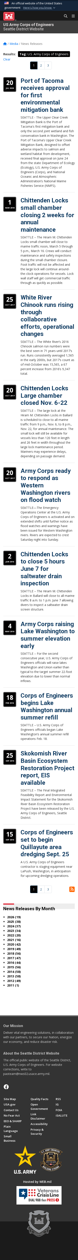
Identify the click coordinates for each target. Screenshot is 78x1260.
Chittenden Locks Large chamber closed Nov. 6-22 (44, 395)
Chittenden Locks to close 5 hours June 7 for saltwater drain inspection (44, 569)
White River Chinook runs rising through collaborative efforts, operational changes (47, 315)
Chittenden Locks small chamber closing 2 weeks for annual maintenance (47, 215)
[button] (39, 8)
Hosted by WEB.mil (37, 1182)
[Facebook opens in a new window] (6, 1087)
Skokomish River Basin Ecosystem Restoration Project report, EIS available (47, 768)
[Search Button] (64, 16)
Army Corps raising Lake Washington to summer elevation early (48, 635)
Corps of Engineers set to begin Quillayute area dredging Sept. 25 (47, 843)
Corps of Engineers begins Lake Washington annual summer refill (47, 706)
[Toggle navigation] (71, 16)
